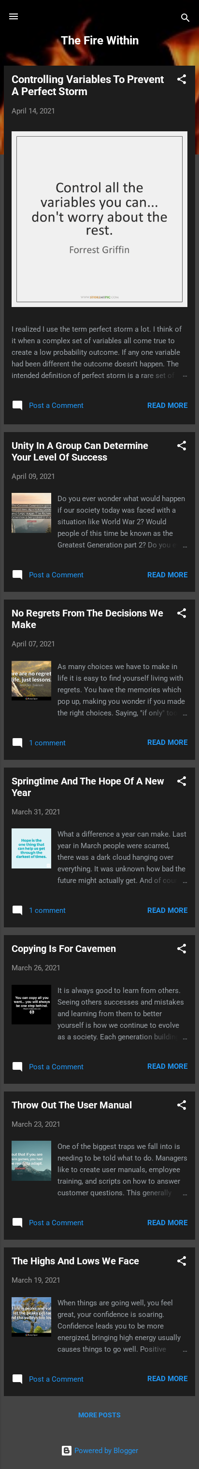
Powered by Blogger (105, 1450)
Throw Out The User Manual (72, 1105)
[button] (181, 80)
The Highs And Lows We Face (75, 1261)
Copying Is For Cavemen (64, 948)
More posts (99, 1415)
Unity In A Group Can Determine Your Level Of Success (80, 451)
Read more (167, 405)
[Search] (185, 19)
